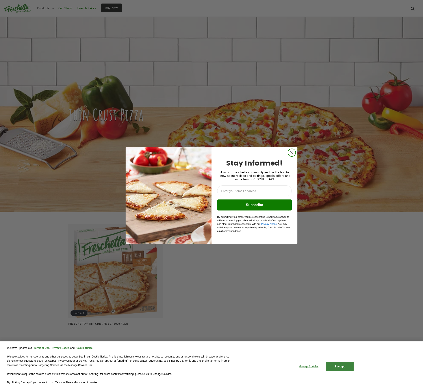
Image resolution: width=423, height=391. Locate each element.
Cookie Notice (84, 348)
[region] (211, 366)
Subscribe (254, 205)
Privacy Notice (60, 348)
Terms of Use (41, 348)
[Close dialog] (292, 152)
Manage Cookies (308, 366)
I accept (340, 366)
